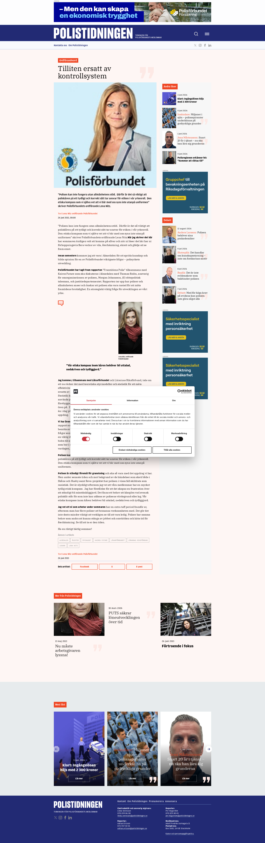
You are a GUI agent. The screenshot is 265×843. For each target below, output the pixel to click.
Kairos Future (101, 540)
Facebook (205, 45)
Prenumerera (156, 801)
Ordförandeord (68, 60)
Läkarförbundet (118, 540)
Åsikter (75, 540)
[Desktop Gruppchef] (185, 192)
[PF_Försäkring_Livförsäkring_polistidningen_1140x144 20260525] (132, 12)
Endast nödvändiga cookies (132, 450)
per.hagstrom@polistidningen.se (180, 816)
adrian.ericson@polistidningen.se (132, 828)
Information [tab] (132, 400)
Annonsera (171, 801)
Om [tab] (174, 400)
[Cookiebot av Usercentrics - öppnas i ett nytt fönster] (179, 391)
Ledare (62, 546)
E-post (139, 566)
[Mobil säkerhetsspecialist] (185, 332)
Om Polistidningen (78, 45)
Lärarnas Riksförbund (138, 540)
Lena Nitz (73, 546)
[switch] (117, 439)
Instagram (200, 45)
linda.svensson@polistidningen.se (132, 816)
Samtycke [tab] (91, 400)
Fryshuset (86, 540)
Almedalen (63, 540)
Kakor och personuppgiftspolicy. (180, 834)
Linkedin (209, 45)
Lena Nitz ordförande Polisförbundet (80, 213)
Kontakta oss (60, 45)
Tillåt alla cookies (172, 450)
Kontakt (121, 801)
